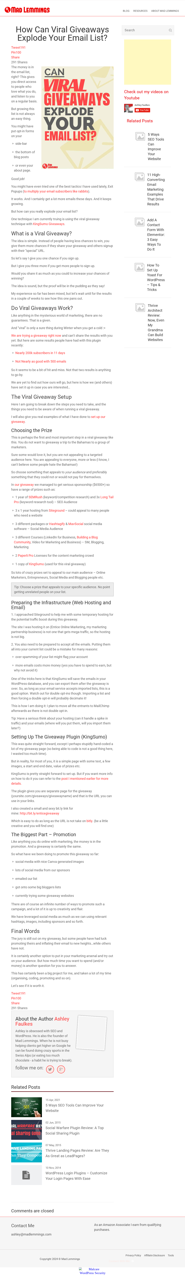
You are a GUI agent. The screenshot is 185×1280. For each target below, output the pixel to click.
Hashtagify (57, 524)
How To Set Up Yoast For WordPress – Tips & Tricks (156, 277)
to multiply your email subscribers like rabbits (56, 191)
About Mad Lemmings (165, 10)
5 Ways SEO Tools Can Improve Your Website (156, 146)
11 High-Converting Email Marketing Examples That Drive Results (156, 189)
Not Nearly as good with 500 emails (40, 361)
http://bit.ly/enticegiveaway (39, 813)
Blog (126, 10)
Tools (171, 1255)
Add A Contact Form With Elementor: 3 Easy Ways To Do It (156, 234)
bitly (89, 821)
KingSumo (36, 564)
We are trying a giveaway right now (36, 335)
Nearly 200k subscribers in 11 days (40, 353)
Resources (140, 10)
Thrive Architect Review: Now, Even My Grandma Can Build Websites (156, 322)
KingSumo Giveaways (48, 224)
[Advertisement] (147, 62)
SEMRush (35, 497)
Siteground (56, 510)
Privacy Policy (133, 1255)
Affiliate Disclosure (154, 1255)
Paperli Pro (26, 555)
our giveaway (24, 484)
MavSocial (75, 524)
